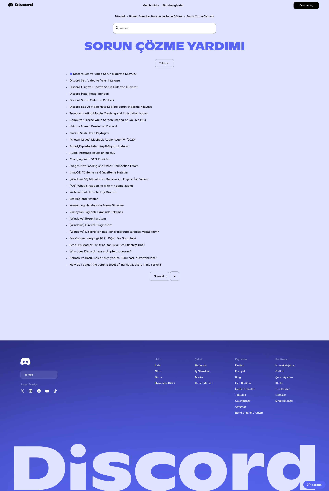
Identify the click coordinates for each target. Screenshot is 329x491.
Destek (239, 365)
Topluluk (240, 395)
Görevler (240, 406)
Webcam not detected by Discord (93, 192)
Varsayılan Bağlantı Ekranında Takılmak (96, 212)
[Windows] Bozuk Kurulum (88, 218)
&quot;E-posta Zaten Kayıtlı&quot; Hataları (99, 146)
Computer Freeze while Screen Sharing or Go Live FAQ (108, 120)
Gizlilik (279, 371)
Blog (238, 377)
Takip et (164, 63)
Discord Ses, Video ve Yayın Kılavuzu (95, 80)
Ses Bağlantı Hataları (84, 199)
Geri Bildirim (243, 383)
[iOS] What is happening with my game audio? (101, 185)
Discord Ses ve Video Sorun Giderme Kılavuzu (105, 74)
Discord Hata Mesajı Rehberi (89, 93)
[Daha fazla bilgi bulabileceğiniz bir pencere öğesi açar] (314, 485)
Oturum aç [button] (306, 5)
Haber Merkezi (204, 383)
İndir (158, 365)
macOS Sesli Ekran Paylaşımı (89, 133)
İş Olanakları (202, 371)
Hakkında (200, 365)
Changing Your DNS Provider (90, 159)
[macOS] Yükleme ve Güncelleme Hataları (99, 172)
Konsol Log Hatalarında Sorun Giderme (97, 205)
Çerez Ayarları (284, 377)
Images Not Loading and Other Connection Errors (104, 166)
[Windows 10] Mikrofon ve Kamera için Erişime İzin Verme (109, 179)
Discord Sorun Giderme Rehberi (92, 100)
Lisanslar (280, 395)
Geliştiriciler (242, 401)
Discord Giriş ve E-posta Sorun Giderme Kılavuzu (103, 87)
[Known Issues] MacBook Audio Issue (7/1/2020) (103, 139)
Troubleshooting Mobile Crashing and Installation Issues (109, 113)
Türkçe (29, 374)
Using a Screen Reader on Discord (93, 126)
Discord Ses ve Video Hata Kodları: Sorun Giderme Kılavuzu (111, 106)
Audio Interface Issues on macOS (92, 152)
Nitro (158, 371)
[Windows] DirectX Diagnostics (91, 225)
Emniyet (240, 371)
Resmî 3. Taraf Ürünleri (249, 412)
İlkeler (279, 383)
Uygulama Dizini (165, 383)
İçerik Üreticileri (245, 389)
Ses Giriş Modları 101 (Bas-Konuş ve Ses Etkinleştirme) (107, 245)
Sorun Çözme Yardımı (200, 16)
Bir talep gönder (173, 5)
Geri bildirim (151, 5)
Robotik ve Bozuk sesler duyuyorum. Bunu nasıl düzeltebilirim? (113, 258)
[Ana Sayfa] (20, 6)
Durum (159, 377)
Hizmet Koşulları (285, 365)
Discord (120, 16)
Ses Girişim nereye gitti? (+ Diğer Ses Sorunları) (103, 238)
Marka (199, 377)
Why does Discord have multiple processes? (100, 251)
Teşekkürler (282, 389)
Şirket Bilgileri (284, 401)
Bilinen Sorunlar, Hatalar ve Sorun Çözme (155, 16)
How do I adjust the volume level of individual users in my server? (115, 264)
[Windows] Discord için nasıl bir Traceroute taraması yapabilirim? (114, 231)
